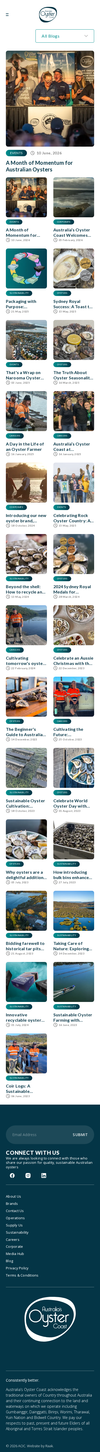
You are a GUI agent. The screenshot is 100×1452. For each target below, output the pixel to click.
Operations (15, 1218)
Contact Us (15, 1211)
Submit (80, 1134)
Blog (9, 1261)
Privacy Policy (17, 1268)
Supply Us (14, 1225)
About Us (13, 1196)
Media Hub (15, 1254)
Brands (12, 1203)
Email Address (24, 1134)
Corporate (14, 1246)
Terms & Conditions (22, 1275)
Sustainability (17, 1232)
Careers (12, 1239)
